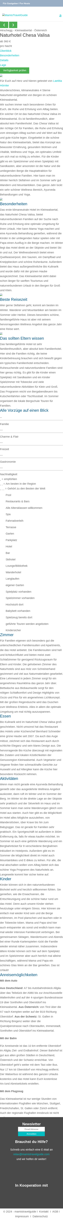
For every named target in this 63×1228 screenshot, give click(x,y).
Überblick (5, 50)
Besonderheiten (9, 55)
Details (4, 60)
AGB (55, 1211)
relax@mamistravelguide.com (31, 1154)
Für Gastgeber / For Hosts (16, 3)
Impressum (22, 1216)
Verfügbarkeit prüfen (14, 70)
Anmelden (31, 1134)
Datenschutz (40, 1216)
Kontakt (43, 1211)
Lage (3, 65)
